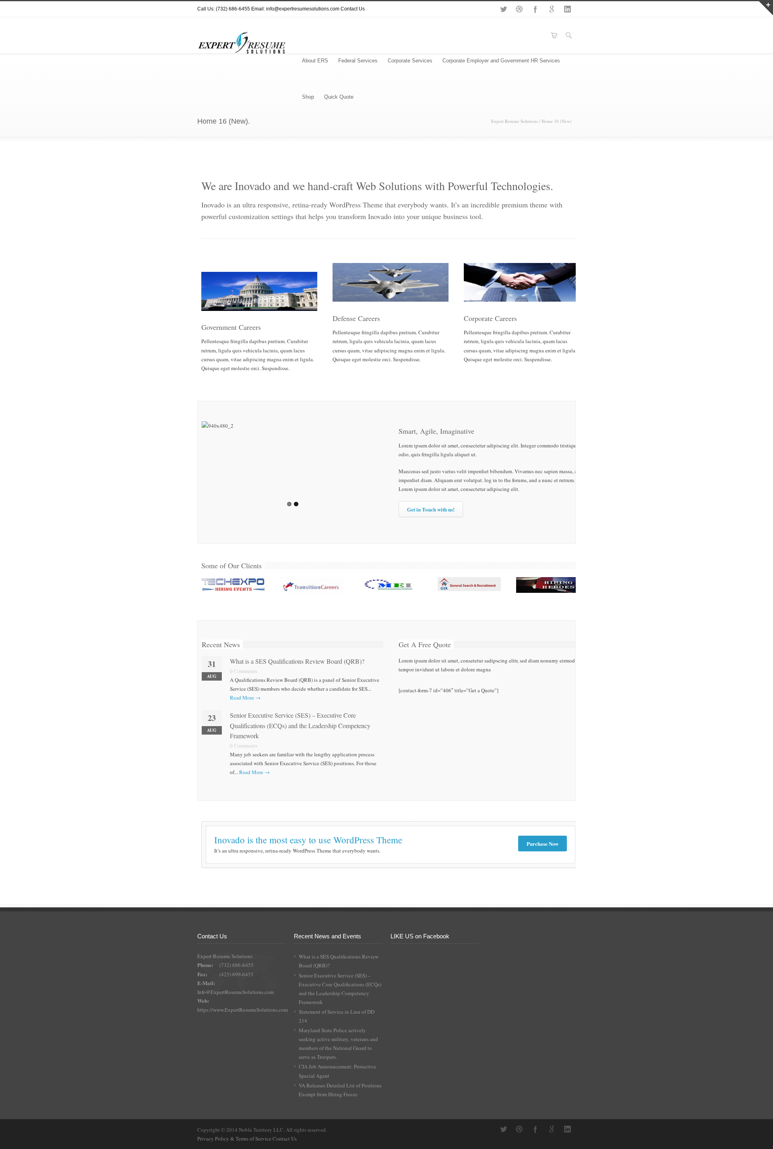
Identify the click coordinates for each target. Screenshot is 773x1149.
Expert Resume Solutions (514, 121)
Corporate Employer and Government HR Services (501, 61)
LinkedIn (568, 9)
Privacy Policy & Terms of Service (235, 1138)
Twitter (503, 9)
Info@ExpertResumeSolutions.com (235, 992)
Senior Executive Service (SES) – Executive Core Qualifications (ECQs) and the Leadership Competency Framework (300, 725)
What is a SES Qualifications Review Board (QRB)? (297, 661)
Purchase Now (542, 843)
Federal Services (358, 61)
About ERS (315, 61)
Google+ (552, 9)
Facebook (535, 9)
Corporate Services (410, 61)
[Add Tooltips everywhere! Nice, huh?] (233, 586)
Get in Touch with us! (431, 509)
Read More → (245, 697)
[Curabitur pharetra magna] (312, 586)
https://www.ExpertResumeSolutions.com (242, 1009)
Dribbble (519, 9)
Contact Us (353, 9)
